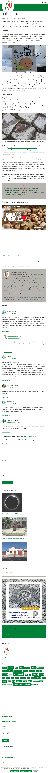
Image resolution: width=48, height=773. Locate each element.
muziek (8, 678)
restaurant (25, 266)
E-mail (4, 468)
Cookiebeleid (5, 729)
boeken (33, 667)
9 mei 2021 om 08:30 (12, 313)
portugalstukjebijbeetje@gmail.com (14, 194)
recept (21, 266)
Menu (45, 2)
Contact (4, 726)
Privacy (3, 724)
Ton (24, 437)
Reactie (4, 444)
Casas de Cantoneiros (7, 563)
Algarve (8, 266)
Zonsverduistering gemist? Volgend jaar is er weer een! (16, 514)
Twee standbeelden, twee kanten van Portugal (14, 538)
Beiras (21, 667)
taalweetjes (19, 681)
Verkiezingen (9, 684)
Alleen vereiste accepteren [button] (26, 771)
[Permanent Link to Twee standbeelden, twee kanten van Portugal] (14, 518)
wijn (36, 684)
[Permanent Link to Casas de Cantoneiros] (14, 543)
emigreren (32, 671)
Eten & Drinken (8, 264)
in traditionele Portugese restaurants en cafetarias (22, 148)
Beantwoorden (6, 331)
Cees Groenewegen (13, 336)
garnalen (15, 266)
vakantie (41, 681)
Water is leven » (42, 261)
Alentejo (4, 667)
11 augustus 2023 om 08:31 (13, 422)
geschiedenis (18, 674)
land (30, 674)
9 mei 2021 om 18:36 (12, 403)
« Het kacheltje (6, 261)
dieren (15, 670)
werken (33, 684)
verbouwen (4, 684)
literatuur (42, 674)
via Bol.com (33, 190)
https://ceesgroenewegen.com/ (34, 299)
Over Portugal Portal (7, 716)
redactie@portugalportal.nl (8, 757)
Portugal (38, 678)
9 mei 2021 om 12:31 (12, 387)
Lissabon (35, 674)
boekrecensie (40, 667)
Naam (4, 460)
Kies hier (7, 634)
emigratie (25, 671)
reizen (4, 681)
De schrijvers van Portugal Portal (9, 721)
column (4, 671)
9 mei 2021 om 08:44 (12, 358)
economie (19, 670)
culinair (11, 266)
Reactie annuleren (31, 437)
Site (3, 475)
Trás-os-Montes (35, 681)
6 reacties (14, 16)
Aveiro (16, 667)
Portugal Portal (15, 754)
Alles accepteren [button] (14, 771)
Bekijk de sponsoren (6, 657)
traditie (30, 681)
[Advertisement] (24, 241)
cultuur (10, 671)
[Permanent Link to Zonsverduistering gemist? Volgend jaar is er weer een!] (12, 493)
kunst (26, 674)
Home (3, 714)
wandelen (27, 684)
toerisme (25, 681)
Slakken (28, 266)
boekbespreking (27, 667)
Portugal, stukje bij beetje (11, 188)
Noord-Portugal (23, 677)
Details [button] (35, 771)
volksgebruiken (18, 684)
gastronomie (5, 674)
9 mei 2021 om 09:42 (13, 338)
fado (37, 670)
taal (13, 681)
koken (18, 266)
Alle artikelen (5, 719)
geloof (10, 674)
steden (9, 681)
